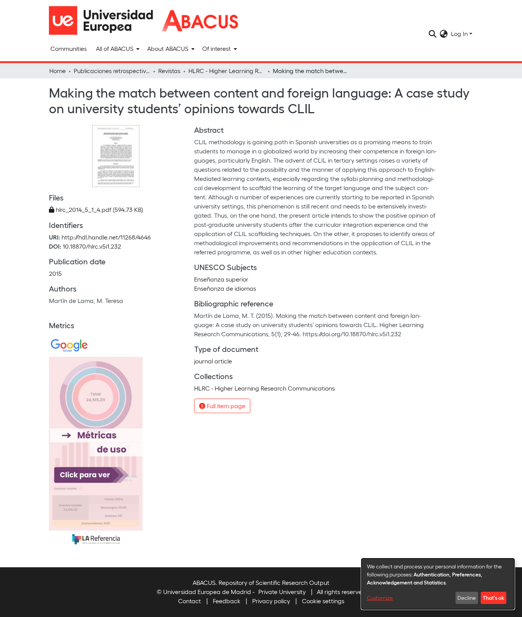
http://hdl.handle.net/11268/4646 (106, 237)
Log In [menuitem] (459, 33)
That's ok (493, 597)
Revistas (169, 70)
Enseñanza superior (221, 279)
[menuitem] (116, 48)
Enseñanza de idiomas (225, 288)
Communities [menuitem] (68, 48)
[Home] (104, 20)
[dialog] (438, 583)
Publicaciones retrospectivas (112, 70)
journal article (213, 361)
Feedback (226, 600)
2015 (55, 273)
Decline (466, 597)
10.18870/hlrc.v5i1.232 (92, 246)
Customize (380, 597)
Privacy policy (271, 600)
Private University (282, 591)
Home (57, 70)
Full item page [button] (225, 405)
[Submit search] (433, 33)
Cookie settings (323, 600)
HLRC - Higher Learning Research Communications (226, 70)
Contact (189, 600)
